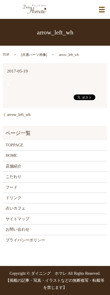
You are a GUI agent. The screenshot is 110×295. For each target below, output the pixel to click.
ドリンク (13, 198)
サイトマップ (17, 219)
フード (11, 187)
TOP (6, 55)
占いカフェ (15, 208)
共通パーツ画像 (34, 55)
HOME (11, 155)
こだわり (13, 177)
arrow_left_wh (18, 115)
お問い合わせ (17, 229)
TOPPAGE (14, 145)
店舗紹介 (13, 166)
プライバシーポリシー (25, 240)
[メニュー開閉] (102, 9)
